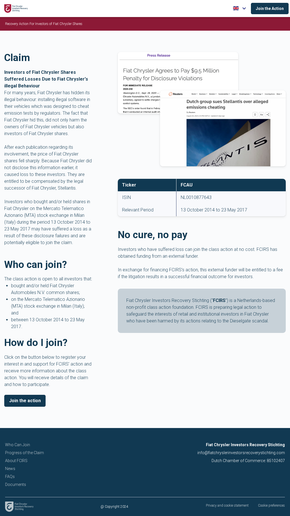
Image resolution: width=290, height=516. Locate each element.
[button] (240, 9)
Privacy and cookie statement (227, 505)
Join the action (25, 400)
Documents (15, 484)
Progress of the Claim (24, 452)
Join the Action (270, 8)
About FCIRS (16, 460)
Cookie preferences (271, 505)
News (10, 468)
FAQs (10, 476)
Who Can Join (17, 444)
